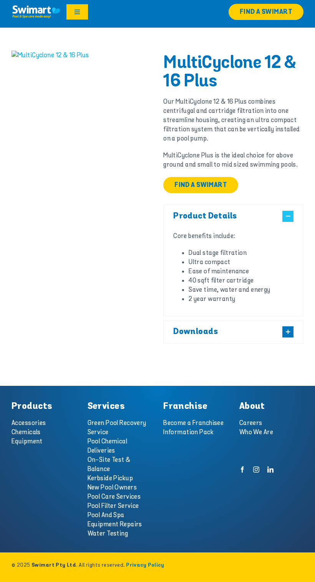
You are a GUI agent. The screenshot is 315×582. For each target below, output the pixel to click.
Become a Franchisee (193, 423)
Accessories (29, 423)
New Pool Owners (112, 487)
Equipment (27, 441)
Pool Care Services (114, 497)
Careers (250, 423)
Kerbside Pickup (110, 478)
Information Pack (188, 432)
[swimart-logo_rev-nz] (36, 7)
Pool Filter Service (113, 506)
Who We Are (256, 432)
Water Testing (108, 533)
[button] (233, 216)
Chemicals (26, 432)
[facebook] (242, 469)
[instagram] (256, 469)
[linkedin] (270, 469)
